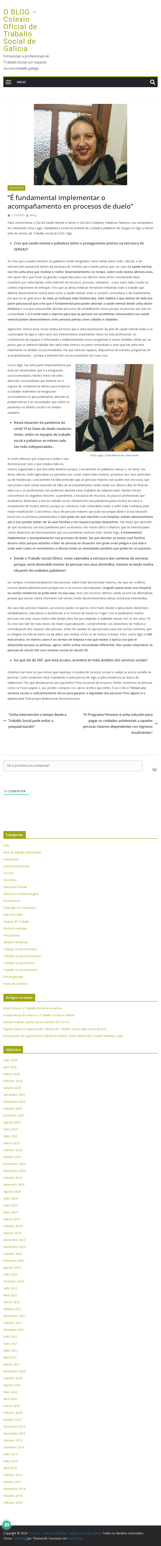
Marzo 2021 (11, 1364)
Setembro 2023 (13, 1261)
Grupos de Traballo (16, 921)
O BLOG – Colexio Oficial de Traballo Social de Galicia (20, 30)
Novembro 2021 (14, 1316)
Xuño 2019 (10, 1461)
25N (6, 845)
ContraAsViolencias (16, 866)
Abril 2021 (10, 1357)
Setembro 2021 (13, 1330)
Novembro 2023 (14, 1247)
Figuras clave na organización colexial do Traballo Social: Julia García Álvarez (54, 1029)
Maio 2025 (10, 1136)
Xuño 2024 (10, 1205)
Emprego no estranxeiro (19, 908)
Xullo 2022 (10, 1288)
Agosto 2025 (12, 1122)
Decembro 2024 (14, 1164)
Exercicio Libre (13, 914)
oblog (32, 215)
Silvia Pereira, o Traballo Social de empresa (32, 1008)
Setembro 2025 (13, 1115)
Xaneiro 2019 (12, 1482)
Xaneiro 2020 (12, 1420)
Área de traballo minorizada (22, 852)
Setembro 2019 (13, 1447)
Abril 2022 (10, 1295)
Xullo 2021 (10, 1337)
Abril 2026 (10, 1067)
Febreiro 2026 (12, 1081)
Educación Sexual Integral (20, 894)
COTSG (8, 873)
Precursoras (11, 935)
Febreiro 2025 (12, 1150)
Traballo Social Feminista (20, 970)
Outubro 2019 (12, 1440)
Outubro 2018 (12, 1496)
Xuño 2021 (10, 1344)
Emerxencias (12, 901)
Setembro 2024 (13, 1185)
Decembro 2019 (14, 1426)
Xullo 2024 (10, 1198)
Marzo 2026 (11, 1074)
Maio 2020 (10, 1392)
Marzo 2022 (11, 1302)
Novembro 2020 (14, 1371)
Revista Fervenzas (15, 942)
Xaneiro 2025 (12, 1157)
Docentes (10, 880)
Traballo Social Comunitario (22, 956)
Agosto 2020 (12, 1385)
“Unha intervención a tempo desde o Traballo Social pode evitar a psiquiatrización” (37, 720)
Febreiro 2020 (12, 1413)
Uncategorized (13, 977)
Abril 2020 (10, 1399)
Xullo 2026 (10, 1060)
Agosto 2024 (12, 1191)
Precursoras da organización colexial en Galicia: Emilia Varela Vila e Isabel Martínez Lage (63, 1036)
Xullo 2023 (10, 1274)
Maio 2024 (10, 1212)
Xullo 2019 (10, 1454)
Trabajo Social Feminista (20, 949)
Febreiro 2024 (12, 1226)
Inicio (21, 82)
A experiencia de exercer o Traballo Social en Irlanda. (39, 1015)
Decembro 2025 (14, 1095)
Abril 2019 (10, 1468)
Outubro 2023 (12, 1254)
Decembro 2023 (14, 1240)
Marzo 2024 (11, 1219)
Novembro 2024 (14, 1171)
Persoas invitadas (15, 928)
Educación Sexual (15, 887)
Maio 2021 (10, 1350)
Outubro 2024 (12, 1178)
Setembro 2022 (13, 1281)
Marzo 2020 (11, 1406)
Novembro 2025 (14, 1102)
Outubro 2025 (12, 1108)
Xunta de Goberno (15, 984)
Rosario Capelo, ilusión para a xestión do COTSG (36, 1022)
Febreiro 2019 (12, 1475)
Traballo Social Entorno (19, 963)
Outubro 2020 (12, 1378)
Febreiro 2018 (12, 1503)
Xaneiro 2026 (12, 1088)
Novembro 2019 (14, 1433)
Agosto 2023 (12, 1267)
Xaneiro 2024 (12, 1233)
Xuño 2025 (10, 1129)
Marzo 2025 (11, 1143)
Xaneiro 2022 (12, 1309)
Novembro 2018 (14, 1489)
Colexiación (16, 187)
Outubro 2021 (12, 1323)
